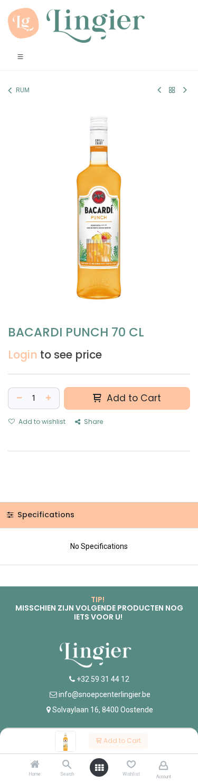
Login (22, 354)
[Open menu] (99, 767)
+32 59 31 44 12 (102, 679)
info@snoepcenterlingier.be (104, 694)
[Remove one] (18, 398)
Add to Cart (121, 740)
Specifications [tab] (44, 514)
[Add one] (50, 398)
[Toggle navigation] (20, 56)
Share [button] (92, 421)
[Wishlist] (131, 764)
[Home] (35, 765)
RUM (23, 90)
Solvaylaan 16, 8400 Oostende (102, 709)
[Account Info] (163, 765)
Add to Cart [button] (132, 398)
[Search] (67, 765)
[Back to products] (172, 89)
